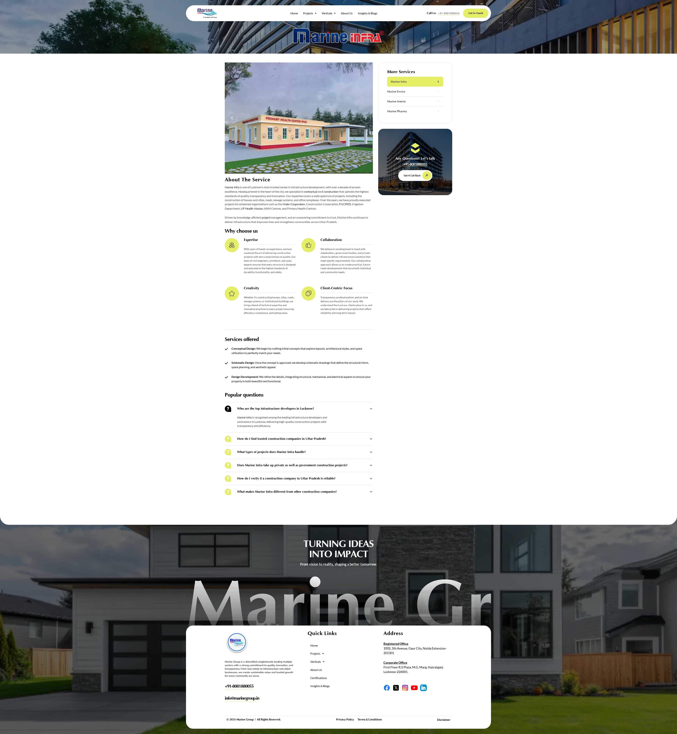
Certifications (318, 677)
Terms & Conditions (370, 719)
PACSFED (345, 204)
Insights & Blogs (367, 13)
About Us (347, 13)
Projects (308, 13)
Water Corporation (294, 204)
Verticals (327, 13)
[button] (309, 13)
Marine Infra (232, 187)
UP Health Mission (252, 208)
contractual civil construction (321, 191)
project (266, 217)
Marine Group (245, 719)
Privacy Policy (345, 719)
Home (294, 13)
